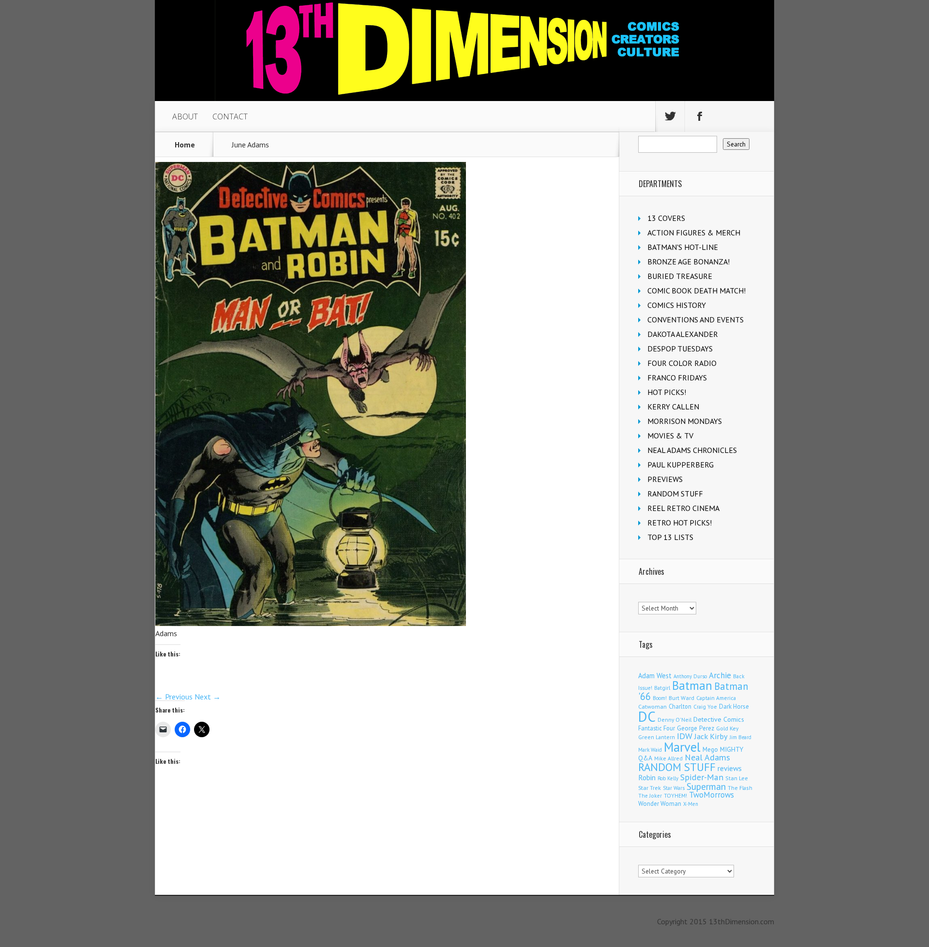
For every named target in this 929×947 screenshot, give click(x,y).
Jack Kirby (711, 736)
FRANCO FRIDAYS (677, 377)
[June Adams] (310, 623)
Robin (647, 777)
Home (185, 144)
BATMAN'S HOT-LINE (682, 247)
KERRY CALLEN (673, 406)
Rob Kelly (668, 778)
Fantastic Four (656, 728)
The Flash (740, 787)
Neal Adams (707, 757)
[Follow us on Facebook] (699, 116)
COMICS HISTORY (676, 305)
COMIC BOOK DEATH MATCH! (696, 290)
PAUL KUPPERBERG (680, 464)
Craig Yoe (705, 706)
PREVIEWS (665, 479)
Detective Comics (718, 719)
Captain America (716, 697)
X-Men (690, 804)
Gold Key (727, 728)
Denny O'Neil (674, 719)
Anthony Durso (690, 676)
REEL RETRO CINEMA (683, 508)
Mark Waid (650, 749)
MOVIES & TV (670, 435)
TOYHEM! (675, 795)
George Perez (695, 728)
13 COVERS (666, 218)
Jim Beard (740, 737)
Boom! (660, 698)
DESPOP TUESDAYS (680, 348)
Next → (208, 696)
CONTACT (230, 116)
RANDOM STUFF (675, 493)
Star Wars (674, 788)
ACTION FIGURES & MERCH (693, 232)
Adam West (655, 675)
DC (647, 716)
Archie (720, 675)
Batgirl (662, 687)
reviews (730, 768)
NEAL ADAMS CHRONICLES (692, 450)
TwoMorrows (711, 794)
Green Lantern (656, 737)
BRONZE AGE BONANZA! (688, 261)
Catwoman (652, 706)
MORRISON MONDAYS (684, 421)
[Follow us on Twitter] (670, 116)
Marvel (682, 747)
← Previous (174, 696)
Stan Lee (736, 778)
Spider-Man (701, 777)
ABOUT (185, 116)
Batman (692, 685)
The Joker (650, 795)
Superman (706, 786)
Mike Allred (668, 758)
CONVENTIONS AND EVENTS (695, 319)
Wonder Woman (659, 804)
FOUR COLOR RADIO (682, 363)
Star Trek (649, 787)
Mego (710, 749)
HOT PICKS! (666, 392)
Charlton (680, 706)
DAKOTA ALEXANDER (682, 334)
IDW (684, 736)
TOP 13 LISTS (670, 537)
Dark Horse (734, 706)
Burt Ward (681, 697)
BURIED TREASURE (679, 276)
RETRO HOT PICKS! (679, 522)
